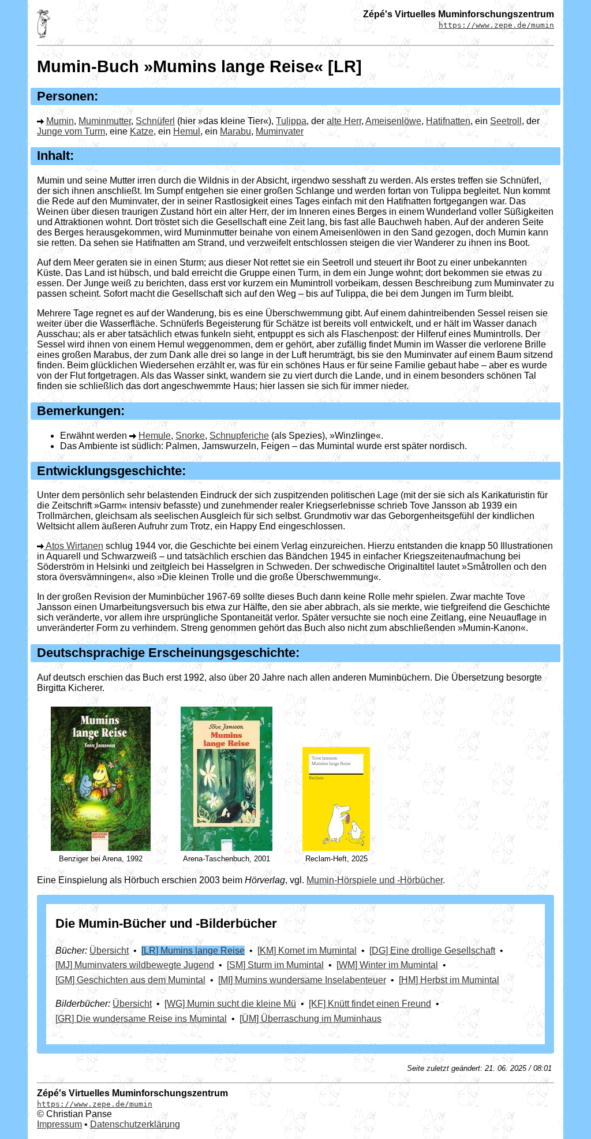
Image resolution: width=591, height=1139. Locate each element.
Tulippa (291, 121)
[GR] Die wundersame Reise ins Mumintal (141, 1019)
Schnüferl (155, 121)
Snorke (190, 435)
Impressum (59, 1124)
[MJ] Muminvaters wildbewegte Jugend (134, 965)
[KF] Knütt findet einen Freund (370, 1004)
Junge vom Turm (71, 131)
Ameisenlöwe (393, 121)
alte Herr (344, 121)
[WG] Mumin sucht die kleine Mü (230, 1004)
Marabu (235, 131)
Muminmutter (104, 121)
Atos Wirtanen (74, 546)
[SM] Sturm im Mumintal (275, 965)
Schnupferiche (239, 435)
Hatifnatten (448, 121)
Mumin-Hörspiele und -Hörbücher (374, 880)
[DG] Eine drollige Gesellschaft (432, 950)
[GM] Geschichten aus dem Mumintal (130, 980)
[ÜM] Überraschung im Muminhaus (310, 1019)
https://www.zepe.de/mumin (496, 25)
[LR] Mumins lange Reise (193, 950)
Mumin (60, 121)
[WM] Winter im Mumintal (387, 965)
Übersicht (109, 950)
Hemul (186, 131)
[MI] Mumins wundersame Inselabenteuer (302, 980)
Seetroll (506, 121)
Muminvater (280, 131)
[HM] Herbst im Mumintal (449, 980)
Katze (142, 131)
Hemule (155, 435)
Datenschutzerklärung (135, 1124)
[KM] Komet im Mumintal (307, 950)
